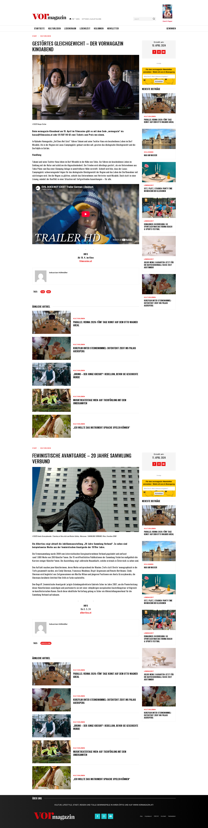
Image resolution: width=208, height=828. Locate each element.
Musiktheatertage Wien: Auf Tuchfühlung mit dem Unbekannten (99, 401)
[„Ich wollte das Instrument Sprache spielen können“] (51, 426)
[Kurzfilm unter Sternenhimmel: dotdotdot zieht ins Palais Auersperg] (51, 348)
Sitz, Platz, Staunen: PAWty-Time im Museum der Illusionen (158, 189)
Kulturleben (45, 36)
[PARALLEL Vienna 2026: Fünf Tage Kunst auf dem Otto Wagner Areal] (51, 322)
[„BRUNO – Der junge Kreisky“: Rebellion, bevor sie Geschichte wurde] (51, 374)
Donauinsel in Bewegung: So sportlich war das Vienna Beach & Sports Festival (158, 227)
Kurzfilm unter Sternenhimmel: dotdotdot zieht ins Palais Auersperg (104, 349)
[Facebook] (154, 52)
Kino (48, 291)
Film (42, 291)
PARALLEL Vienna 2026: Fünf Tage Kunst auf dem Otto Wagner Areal (105, 323)
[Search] (154, 19)
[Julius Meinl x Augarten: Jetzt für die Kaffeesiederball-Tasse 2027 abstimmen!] (159, 246)
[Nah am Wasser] (159, 139)
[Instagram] (159, 52)
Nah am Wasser (150, 155)
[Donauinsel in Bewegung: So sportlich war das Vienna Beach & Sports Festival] (159, 208)
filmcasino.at (85, 261)
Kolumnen (148, 152)
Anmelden (159, 81)
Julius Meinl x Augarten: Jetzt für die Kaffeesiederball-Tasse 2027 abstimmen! (159, 265)
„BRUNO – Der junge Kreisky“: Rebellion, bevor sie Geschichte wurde (105, 375)
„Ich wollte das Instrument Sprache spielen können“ (101, 427)
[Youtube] (164, 52)
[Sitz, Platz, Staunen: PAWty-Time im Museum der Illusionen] (159, 172)
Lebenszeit (149, 185)
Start (34, 36)
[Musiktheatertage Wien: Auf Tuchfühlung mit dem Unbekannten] (51, 400)
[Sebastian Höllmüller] (40, 276)
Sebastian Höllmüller (58, 272)
